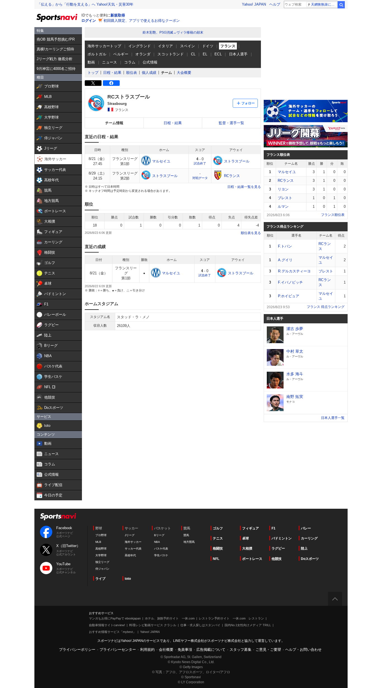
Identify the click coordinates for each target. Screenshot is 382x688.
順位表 (131, 72)
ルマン (283, 206)
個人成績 (149, 72)
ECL (218, 54)
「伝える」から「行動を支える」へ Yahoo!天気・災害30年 (85, 4)
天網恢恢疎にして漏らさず (324, 4)
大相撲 (247, 548)
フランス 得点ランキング (326, 307)
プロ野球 (101, 535)
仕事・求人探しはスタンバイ (200, 625)
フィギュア (250, 528)
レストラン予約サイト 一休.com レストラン (231, 618)
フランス (227, 46)
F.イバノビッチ (290, 282)
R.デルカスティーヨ (294, 271)
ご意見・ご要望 (268, 649)
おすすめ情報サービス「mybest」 (112, 631)
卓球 (245, 538)
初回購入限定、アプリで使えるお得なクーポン (141, 20)
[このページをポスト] (93, 83)
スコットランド (170, 54)
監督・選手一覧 (231, 123)
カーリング (309, 538)
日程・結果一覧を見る (244, 187)
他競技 (277, 559)
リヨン (283, 189)
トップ (93, 72)
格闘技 (218, 548)
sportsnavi (58, 516)
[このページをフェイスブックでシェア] (111, 83)
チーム (166, 72)
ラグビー (278, 548)
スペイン (187, 46)
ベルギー (120, 54)
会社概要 (166, 649)
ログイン (88, 20)
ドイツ (207, 46)
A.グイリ (285, 260)
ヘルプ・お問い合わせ (303, 649)
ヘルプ (274, 4)
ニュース (109, 62)
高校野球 (101, 548)
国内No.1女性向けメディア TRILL (248, 625)
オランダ (142, 54)
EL (205, 54)
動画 (91, 62)
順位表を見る (251, 233)
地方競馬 (189, 541)
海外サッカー (133, 541)
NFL (216, 559)
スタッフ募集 (240, 649)
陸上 (304, 548)
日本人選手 (238, 54)
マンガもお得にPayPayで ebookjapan (115, 618)
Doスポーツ (310, 559)
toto (128, 579)
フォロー (248, 103)
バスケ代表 (161, 548)
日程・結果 (112, 72)
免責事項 (185, 649)
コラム (129, 62)
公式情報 (150, 62)
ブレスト (285, 198)
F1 (273, 528)
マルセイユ (287, 172)
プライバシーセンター (118, 649)
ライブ (100, 579)
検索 (341, 4)
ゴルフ (218, 528)
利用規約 (147, 649)
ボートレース (252, 559)
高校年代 (130, 555)
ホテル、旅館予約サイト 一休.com (170, 618)
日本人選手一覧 (333, 418)
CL (193, 54)
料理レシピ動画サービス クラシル (152, 625)
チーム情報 (114, 123)
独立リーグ (102, 562)
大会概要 (184, 72)
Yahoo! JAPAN (254, 4)
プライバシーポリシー (77, 649)
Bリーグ (159, 535)
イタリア (165, 46)
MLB (98, 541)
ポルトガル (97, 54)
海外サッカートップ (104, 46)
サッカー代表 (133, 548)
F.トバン (285, 246)
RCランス (286, 180)
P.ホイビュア (288, 296)
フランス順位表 (333, 215)
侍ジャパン (102, 568)
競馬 (186, 535)
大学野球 (101, 555)
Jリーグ (130, 535)
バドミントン (282, 538)
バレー (306, 528)
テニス (218, 538)
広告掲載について (210, 649)
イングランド (139, 46)
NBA (157, 541)
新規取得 (117, 15)
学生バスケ (161, 555)
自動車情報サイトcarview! (107, 625)
